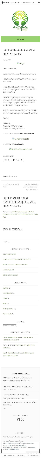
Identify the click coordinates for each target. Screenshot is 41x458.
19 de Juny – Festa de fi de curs (11, 186)
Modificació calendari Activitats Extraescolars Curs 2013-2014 (31, 187)
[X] (22, 419)
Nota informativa (8, 309)
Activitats (5, 288)
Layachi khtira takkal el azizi (11, 353)
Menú (22, 39)
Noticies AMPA (7, 314)
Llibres (5, 303)
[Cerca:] (20, 242)
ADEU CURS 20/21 (8, 270)
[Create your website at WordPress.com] (20, 2)
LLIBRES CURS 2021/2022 (10, 275)
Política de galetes (14, 449)
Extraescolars (13, 176)
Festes (5, 298)
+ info (4, 409)
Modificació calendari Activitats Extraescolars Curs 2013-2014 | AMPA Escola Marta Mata (20, 214)
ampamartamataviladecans (11, 337)
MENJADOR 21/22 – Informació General (15, 265)
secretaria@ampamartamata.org (13, 441)
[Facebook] (18, 419)
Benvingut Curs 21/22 (9, 254)
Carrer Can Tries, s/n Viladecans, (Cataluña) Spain (18, 437)
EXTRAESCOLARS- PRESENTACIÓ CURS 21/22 (16, 259)
